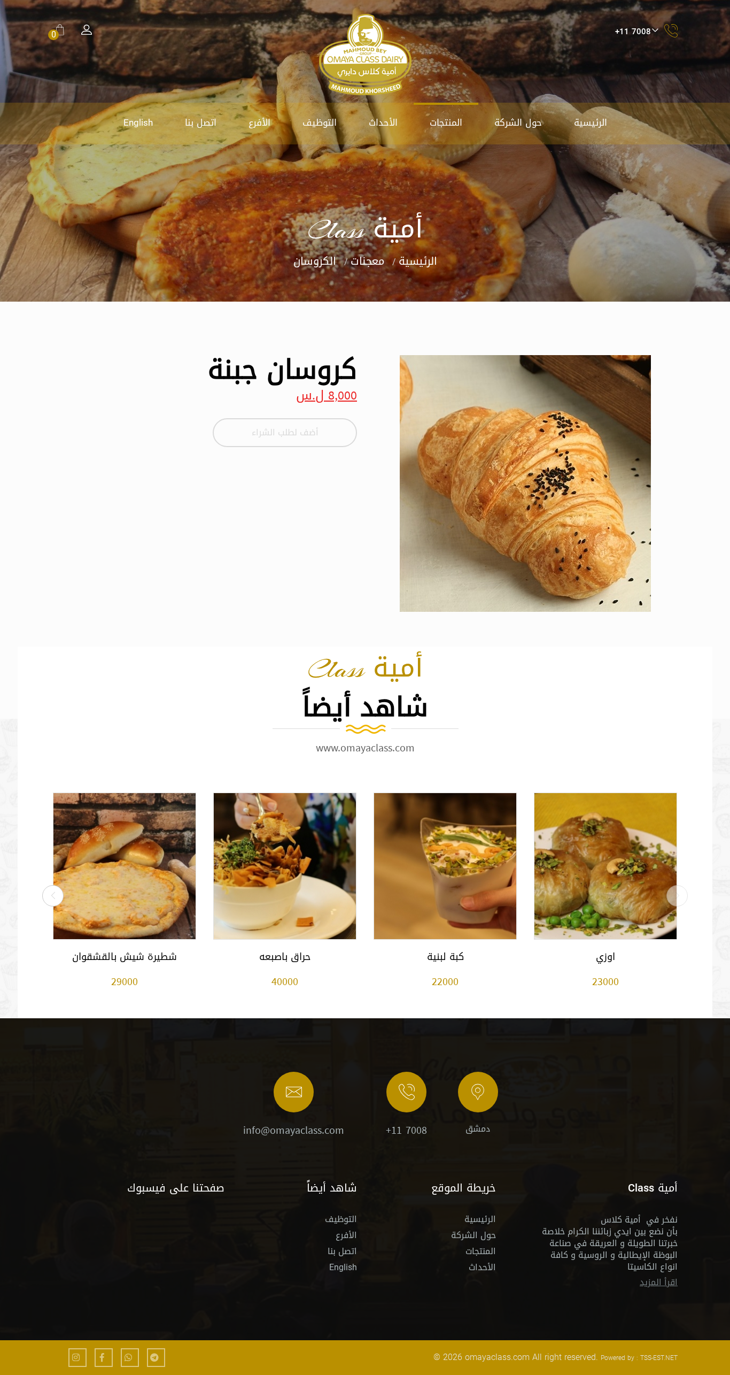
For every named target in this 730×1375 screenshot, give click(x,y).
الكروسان (314, 261)
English (138, 122)
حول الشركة (518, 122)
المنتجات (446, 122)
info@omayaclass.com (293, 1130)
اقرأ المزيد (659, 1282)
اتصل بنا (200, 122)
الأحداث (383, 122)
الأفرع (259, 122)
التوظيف (319, 122)
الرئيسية (590, 122)
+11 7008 (406, 1130)
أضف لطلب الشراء (285, 432)
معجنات (367, 261)
